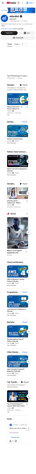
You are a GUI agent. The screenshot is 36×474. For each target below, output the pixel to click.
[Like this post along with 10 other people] (10, 441)
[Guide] (3, 3)
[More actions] (27, 107)
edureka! (9, 111)
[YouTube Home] (11, 3)
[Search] (18, 3)
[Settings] (22, 3)
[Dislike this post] (15, 441)
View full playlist (11, 143)
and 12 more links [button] (18, 29)
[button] (26, 44)
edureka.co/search (7, 29)
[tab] (9, 44)
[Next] (28, 99)
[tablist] (18, 44)
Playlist (17, 141)
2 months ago (23, 425)
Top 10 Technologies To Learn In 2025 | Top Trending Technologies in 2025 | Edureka (18, 76)
